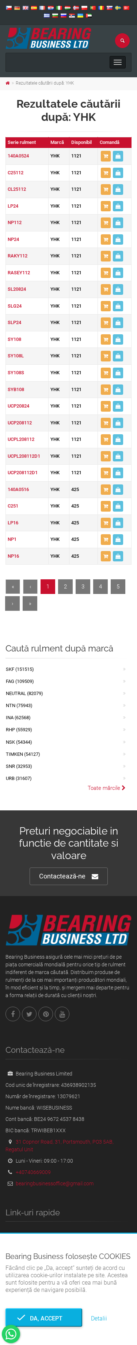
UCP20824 (18, 406)
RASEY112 (19, 272)
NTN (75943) (19, 705)
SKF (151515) (20, 669)
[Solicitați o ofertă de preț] (118, 156)
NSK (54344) (19, 742)
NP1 (12, 539)
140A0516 (18, 489)
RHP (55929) (19, 729)
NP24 (13, 239)
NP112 (15, 222)
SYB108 (16, 389)
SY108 (14, 339)
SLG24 (15, 306)
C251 (13, 506)
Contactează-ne (62, 876)
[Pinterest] (45, 1014)
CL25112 (17, 189)
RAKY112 (17, 256)
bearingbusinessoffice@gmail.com (55, 1183)
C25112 (15, 172)
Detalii (99, 1318)
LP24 (13, 206)
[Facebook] (12, 1014)
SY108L (16, 355)
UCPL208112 (21, 439)
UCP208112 (20, 423)
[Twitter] (29, 1014)
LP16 (13, 522)
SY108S (16, 372)
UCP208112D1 (23, 472)
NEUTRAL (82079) (24, 693)
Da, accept (44, 1318)
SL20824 (17, 289)
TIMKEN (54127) (23, 754)
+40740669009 (33, 1172)
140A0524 (18, 156)
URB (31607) (19, 778)
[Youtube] (62, 1014)
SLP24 (14, 322)
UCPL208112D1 (24, 456)
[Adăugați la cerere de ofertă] (106, 156)
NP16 (13, 556)
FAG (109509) (20, 681)
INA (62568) (18, 717)
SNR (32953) (19, 766)
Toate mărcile (105, 788)
